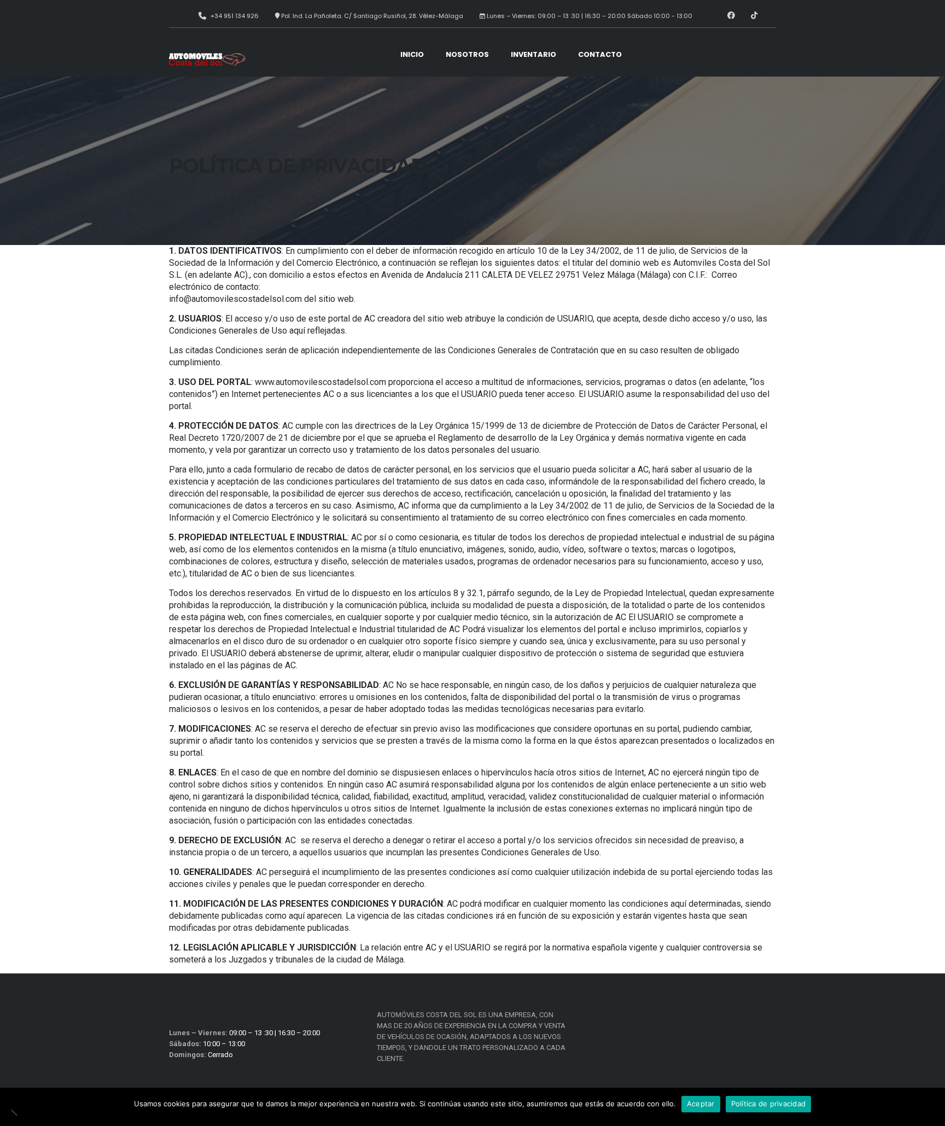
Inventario (533, 54)
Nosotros (467, 54)
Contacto (600, 54)
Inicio (412, 54)
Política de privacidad (768, 1103)
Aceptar (701, 1103)
